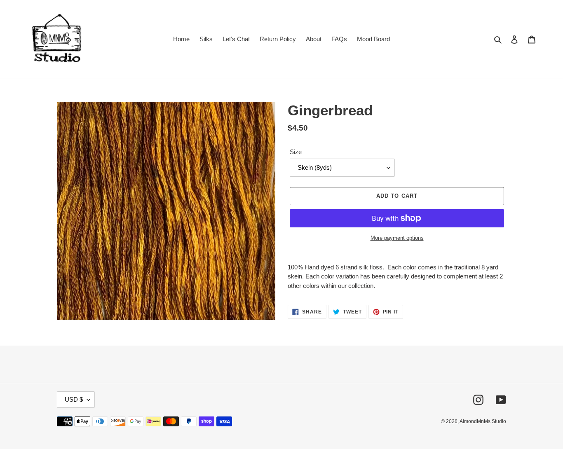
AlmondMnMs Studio (483, 421)
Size (296, 151)
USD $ (74, 399)
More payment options (397, 238)
